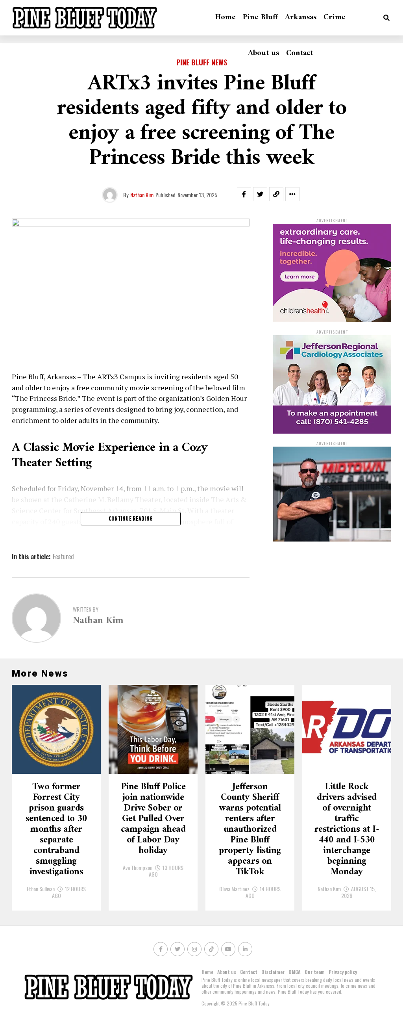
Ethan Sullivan (41, 889)
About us (263, 53)
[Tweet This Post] (260, 194)
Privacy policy (343, 971)
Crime (335, 17)
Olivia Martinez (234, 889)
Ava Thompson (137, 867)
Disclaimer (273, 971)
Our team (315, 971)
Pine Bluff (260, 17)
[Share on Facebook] (244, 194)
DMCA (294, 971)
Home (225, 17)
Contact (299, 53)
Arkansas (300, 17)
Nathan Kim (141, 195)
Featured (63, 556)
